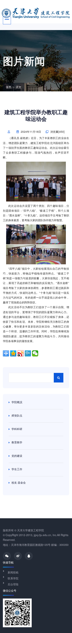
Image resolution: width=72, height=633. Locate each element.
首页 (8, 87)
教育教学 (17, 442)
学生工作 (17, 469)
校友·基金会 (19, 482)
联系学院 (13, 578)
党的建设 (17, 456)
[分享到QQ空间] (13, 353)
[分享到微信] (35, 353)
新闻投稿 (13, 572)
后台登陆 (13, 584)
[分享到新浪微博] (20, 353)
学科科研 (17, 429)
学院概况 (17, 402)
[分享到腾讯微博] (28, 353)
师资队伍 (17, 415)
